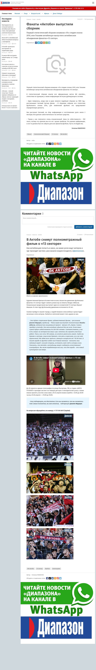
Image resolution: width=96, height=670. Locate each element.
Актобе (38, 19)
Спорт (33, 19)
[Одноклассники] (44, 43)
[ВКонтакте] (41, 43)
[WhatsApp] (46, 43)
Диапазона (78, 251)
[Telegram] (49, 43)
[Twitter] (39, 43)
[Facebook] (36, 43)
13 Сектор (55, 134)
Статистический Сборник (41, 134)
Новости (34, 234)
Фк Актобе (64, 134)
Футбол (47, 568)
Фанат (29, 134)
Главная (29, 19)
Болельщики (56, 568)
